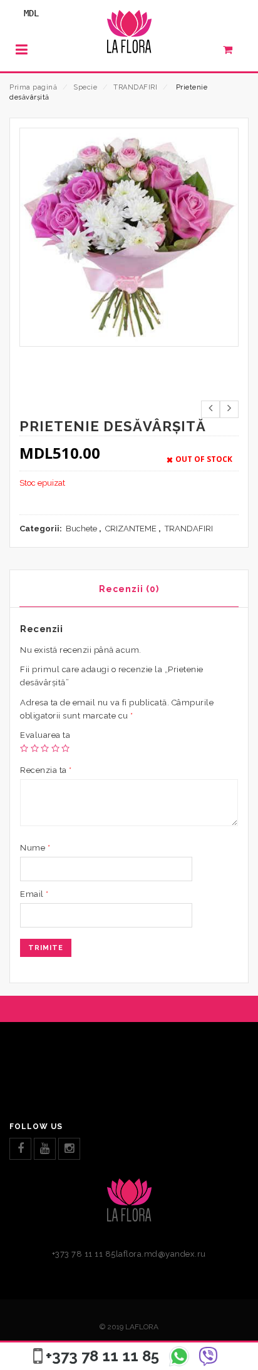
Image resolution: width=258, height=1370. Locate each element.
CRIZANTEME (131, 528)
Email (34, 894)
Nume (35, 847)
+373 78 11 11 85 (102, 1356)
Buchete (81, 528)
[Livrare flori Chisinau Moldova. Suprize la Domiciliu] (129, 35)
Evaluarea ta (45, 735)
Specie (85, 87)
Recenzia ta (46, 770)
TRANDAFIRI (135, 87)
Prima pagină (33, 87)
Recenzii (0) (129, 589)
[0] (234, 52)
